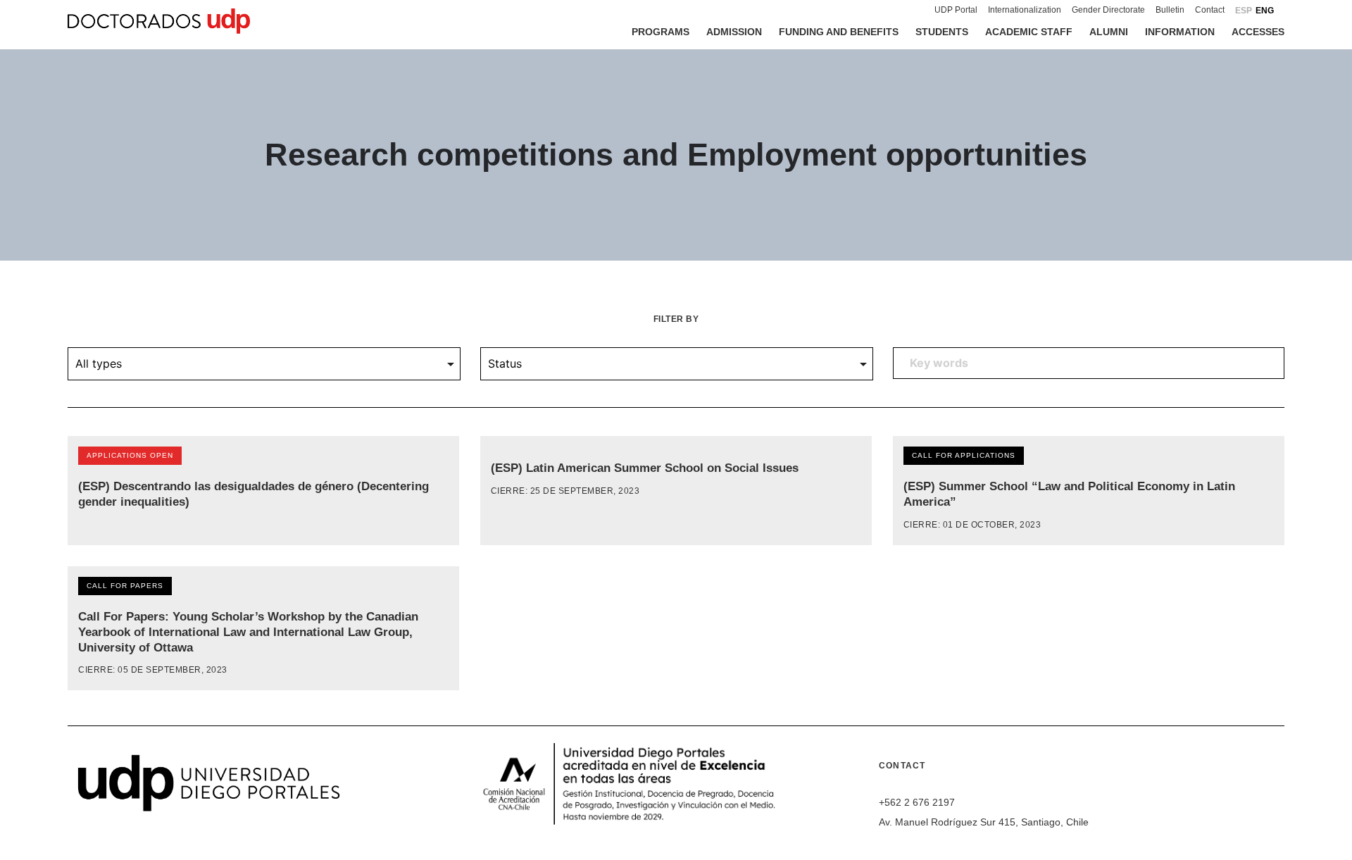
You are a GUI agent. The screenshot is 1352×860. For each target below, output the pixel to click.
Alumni (1108, 31)
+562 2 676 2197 (917, 802)
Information (1180, 31)
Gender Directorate (1108, 10)
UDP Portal (955, 10)
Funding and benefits (839, 31)
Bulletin (1170, 10)
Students (941, 31)
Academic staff (1028, 31)
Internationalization (1024, 10)
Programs (660, 31)
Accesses (1258, 31)
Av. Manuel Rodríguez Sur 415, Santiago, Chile (984, 822)
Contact (1210, 10)
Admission (734, 31)
